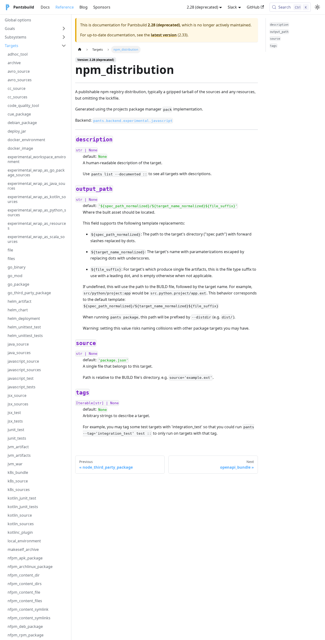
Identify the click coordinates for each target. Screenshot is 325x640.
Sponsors (101, 7)
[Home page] (79, 49)
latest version (164, 35)
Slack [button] (232, 7)
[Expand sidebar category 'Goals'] (64, 28)
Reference (64, 7)
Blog (83, 7)
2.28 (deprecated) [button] (202, 7)
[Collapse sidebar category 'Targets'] (64, 45)
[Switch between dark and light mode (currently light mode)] (317, 7)
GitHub (253, 7)
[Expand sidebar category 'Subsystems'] (64, 37)
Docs (45, 7)
